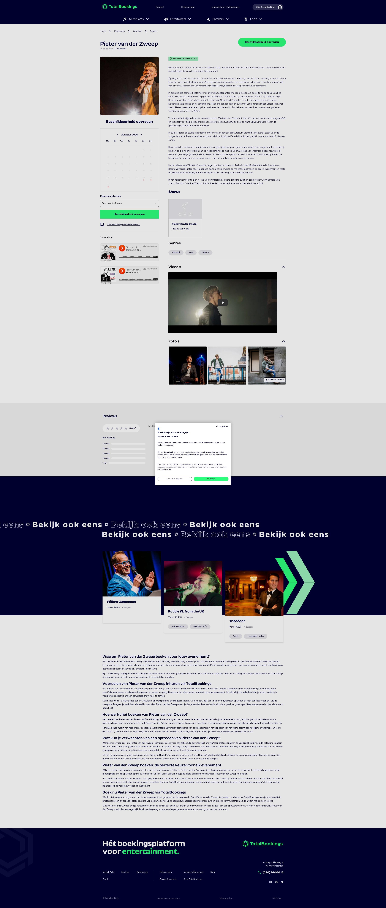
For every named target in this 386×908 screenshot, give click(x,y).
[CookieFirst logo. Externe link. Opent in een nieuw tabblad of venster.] (159, 429)
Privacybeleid (222, 426)
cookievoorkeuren (207, 464)
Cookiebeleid (166, 469)
